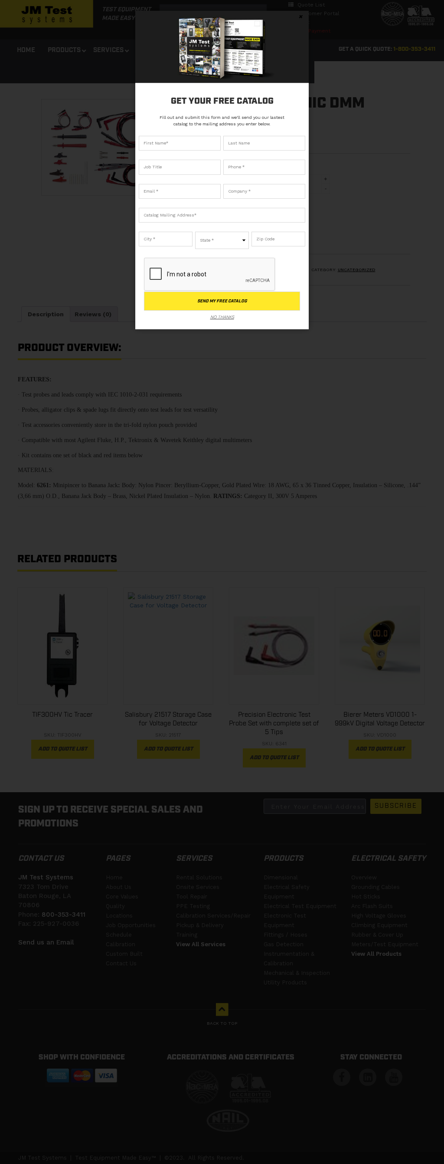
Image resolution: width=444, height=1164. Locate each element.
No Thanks (222, 317)
